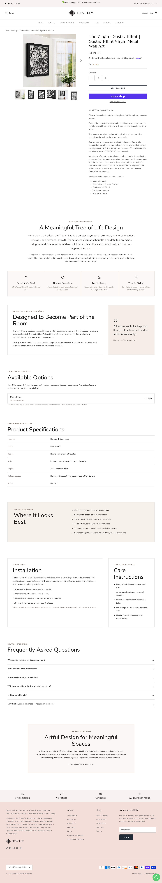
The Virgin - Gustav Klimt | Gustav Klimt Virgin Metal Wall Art (32, 31)
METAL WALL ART (67, 23)
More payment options (118, 102)
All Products (101, 823)
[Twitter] (6, 3)
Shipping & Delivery (75, 839)
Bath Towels (101, 819)
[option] (49, 60)
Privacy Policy (137, 874)
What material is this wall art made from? (26, 660)
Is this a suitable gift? (17, 695)
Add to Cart (118, 88)
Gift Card (100, 827)
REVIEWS (107, 23)
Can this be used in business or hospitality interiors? (30, 703)
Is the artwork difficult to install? (22, 668)
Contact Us (72, 819)
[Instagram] (12, 3)
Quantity (92, 72)
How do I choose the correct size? (22, 677)
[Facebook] (9, 3)
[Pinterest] (19, 3)
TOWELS (51, 23)
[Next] (81, 60)
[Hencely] (81, 13)
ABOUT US (119, 23)
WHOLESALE (84, 23)
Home (7, 31)
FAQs (136, 3)
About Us (71, 823)
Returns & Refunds (75, 835)
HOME (40, 23)
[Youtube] (15, 3)
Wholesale (72, 815)
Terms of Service (150, 874)
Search (99, 831)
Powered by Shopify (25, 873)
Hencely (95, 64)
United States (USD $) (147, 3)
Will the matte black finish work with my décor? (29, 686)
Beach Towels (102, 815)
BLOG (96, 23)
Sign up (126, 837)
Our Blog (71, 827)
